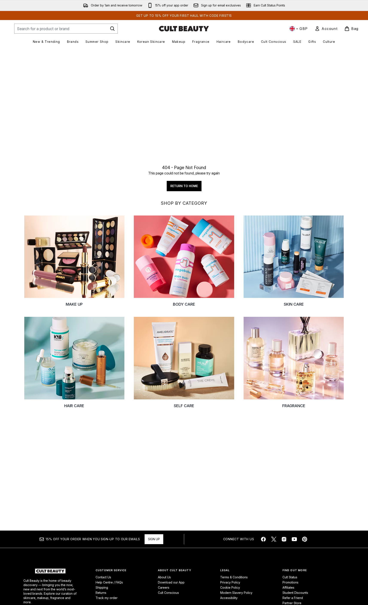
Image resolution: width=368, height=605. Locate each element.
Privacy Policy (230, 582)
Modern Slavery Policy (236, 592)
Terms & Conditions (234, 577)
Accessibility (229, 598)
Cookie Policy (230, 587)
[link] (326, 28)
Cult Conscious (168, 592)
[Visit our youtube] (294, 539)
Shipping (102, 587)
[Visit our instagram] (284, 539)
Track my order (107, 598)
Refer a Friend (292, 598)
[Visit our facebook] (263, 539)
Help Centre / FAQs (109, 582)
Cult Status (289, 577)
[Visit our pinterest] (304, 539)
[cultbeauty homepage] (184, 28)
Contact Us (103, 577)
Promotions (290, 582)
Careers (163, 587)
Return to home (184, 186)
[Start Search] (112, 28)
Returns (101, 592)
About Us (164, 577)
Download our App (171, 582)
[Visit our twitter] (274, 539)
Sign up (154, 539)
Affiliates (288, 587)
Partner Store (291, 603)
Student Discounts (295, 592)
